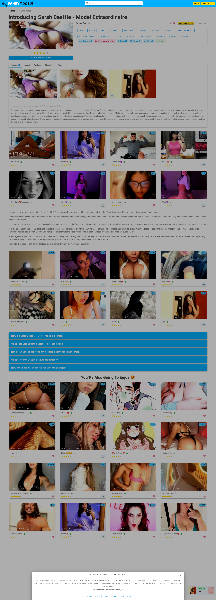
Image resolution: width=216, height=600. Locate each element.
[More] (123, 589)
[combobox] (114, 3)
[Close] (180, 575)
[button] (140, 3)
